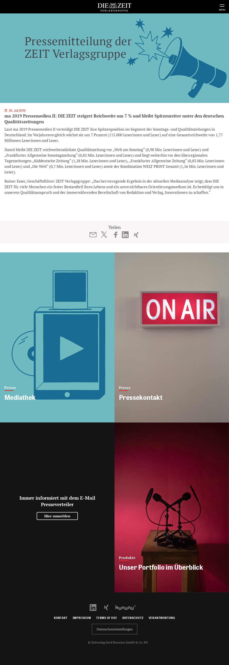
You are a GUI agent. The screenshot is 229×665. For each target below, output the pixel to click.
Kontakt (61, 618)
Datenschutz (133, 618)
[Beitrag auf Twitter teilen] (104, 234)
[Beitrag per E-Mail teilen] (93, 235)
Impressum (82, 618)
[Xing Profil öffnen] (108, 607)
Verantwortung (162, 618)
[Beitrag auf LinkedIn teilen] (125, 234)
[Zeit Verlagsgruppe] (114, 6)
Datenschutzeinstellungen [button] (115, 629)
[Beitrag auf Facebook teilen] (116, 235)
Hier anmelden (57, 516)
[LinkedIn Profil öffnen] (95, 607)
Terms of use (106, 618)
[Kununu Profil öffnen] (127, 607)
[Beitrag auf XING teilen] (136, 235)
